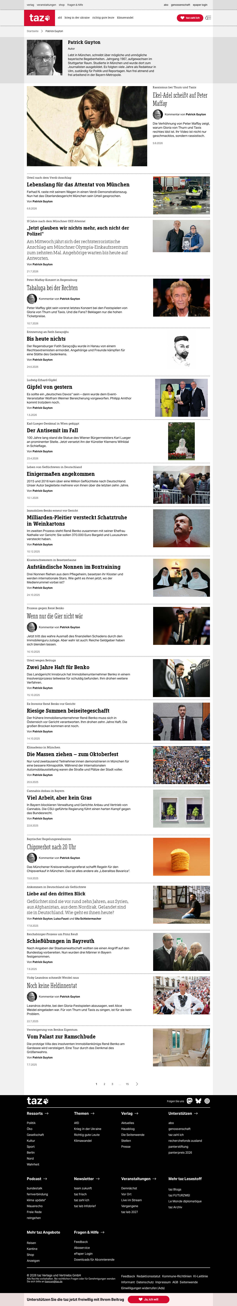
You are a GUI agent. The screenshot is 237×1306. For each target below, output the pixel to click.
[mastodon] (190, 1102)
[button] (208, 18)
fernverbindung (37, 1194)
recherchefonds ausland (185, 1141)
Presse (126, 1147)
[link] (61, 18)
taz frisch (80, 1194)
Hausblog (128, 1129)
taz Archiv (175, 1207)
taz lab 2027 (129, 1212)
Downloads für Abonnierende (94, 1260)
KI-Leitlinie (200, 1276)
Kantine (32, 1249)
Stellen (126, 1141)
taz (38, 1101)
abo (171, 1123)
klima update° (36, 1200)
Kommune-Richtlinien (177, 1276)
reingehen (34, 1218)
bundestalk (34, 1188)
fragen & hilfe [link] (75, 4)
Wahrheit (33, 1164)
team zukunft (83, 1188)
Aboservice (82, 1248)
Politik (31, 1123)
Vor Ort (126, 1194)
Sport (31, 1147)
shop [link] (62, 4)
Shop (30, 1255)
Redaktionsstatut (149, 1276)
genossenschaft (179, 1129)
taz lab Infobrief (85, 1206)
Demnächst (129, 1188)
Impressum (163, 1282)
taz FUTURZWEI (179, 1195)
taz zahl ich (176, 1135)
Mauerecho (35, 1206)
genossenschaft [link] (180, 4)
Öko (29, 1129)
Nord (30, 1158)
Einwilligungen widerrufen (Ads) (143, 1288)
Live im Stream (131, 1200)
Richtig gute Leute (87, 1135)
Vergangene (129, 1206)
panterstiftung (178, 1147)
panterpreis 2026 (180, 1153)
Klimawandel (83, 1141)
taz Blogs (174, 1189)
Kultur (31, 1141)
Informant (128, 1282)
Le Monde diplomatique (185, 1201)
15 (127, 1084)
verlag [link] (30, 4)
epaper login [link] (200, 4)
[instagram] (207, 1102)
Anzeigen (33, 1261)
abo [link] (166, 4)
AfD (76, 1123)
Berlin (31, 1153)
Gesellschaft (35, 1135)
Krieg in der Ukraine (87, 1129)
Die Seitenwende (132, 1135)
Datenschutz (145, 1282)
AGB (175, 1282)
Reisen (31, 1243)
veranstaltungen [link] (46, 4)
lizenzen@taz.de (53, 1281)
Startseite (33, 31)
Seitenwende (189, 1282)
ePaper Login (83, 1254)
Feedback (81, 1242)
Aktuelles (127, 1123)
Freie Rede (34, 1212)
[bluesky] (198, 1102)
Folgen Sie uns (175, 1101)
